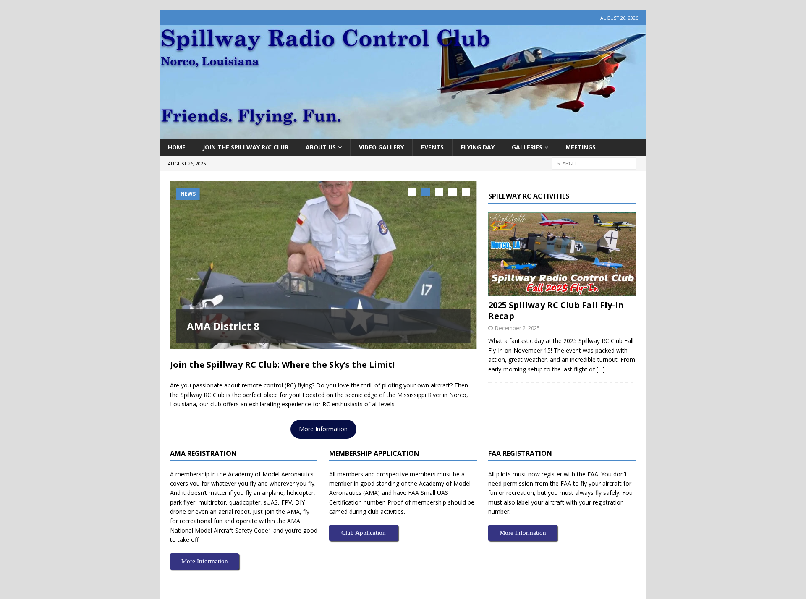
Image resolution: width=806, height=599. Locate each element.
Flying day (478, 147)
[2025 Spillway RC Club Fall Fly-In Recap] (562, 253)
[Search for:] (594, 163)
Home (177, 147)
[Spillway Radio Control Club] (403, 134)
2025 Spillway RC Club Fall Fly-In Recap (556, 310)
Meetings (580, 147)
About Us (321, 147)
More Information (323, 429)
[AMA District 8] (323, 265)
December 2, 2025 (517, 328)
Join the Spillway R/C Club (245, 147)
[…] (601, 369)
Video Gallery (381, 147)
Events (432, 147)
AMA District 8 (223, 326)
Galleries (527, 147)
